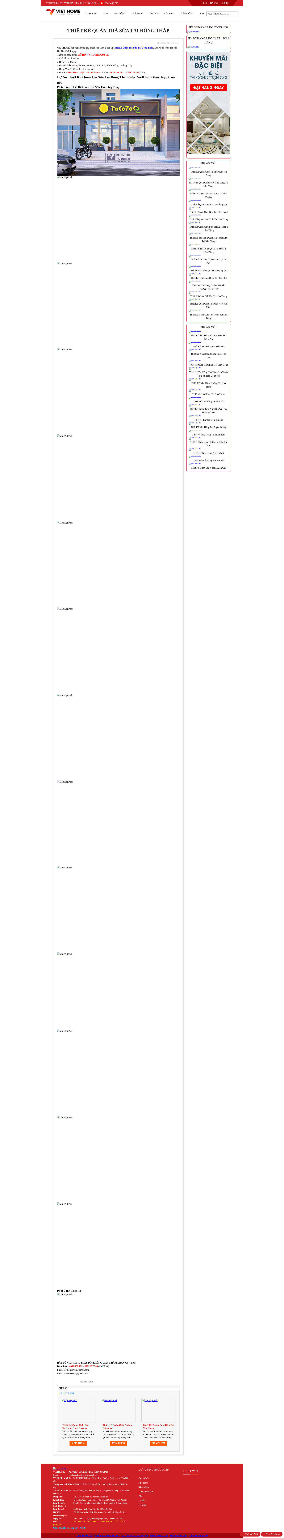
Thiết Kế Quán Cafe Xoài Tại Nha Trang (158, 1426)
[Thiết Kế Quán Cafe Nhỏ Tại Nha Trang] (118, 1410)
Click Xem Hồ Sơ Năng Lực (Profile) (69, 1528)
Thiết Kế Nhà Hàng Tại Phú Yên (208, 401)
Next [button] (176, 1420)
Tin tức (214, 3)
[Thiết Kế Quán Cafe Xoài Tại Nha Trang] (158, 1410)
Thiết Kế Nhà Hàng (178, 1535)
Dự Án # (154, 14)
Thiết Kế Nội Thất (84, 1535)
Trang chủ (91, 14)
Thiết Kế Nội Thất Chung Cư (134, 1535)
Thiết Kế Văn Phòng (198, 1535)
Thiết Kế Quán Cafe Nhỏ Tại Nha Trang (118, 1426)
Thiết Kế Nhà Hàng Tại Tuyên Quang (208, 427)
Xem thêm (78, 1443)
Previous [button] (61, 1420)
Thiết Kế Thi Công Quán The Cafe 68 (209, 278)
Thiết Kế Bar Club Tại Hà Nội (208, 420)
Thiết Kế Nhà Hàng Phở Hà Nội (208, 453)
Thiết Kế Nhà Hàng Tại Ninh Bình (208, 434)
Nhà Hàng (119, 14)
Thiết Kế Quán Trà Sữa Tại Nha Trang (208, 296)
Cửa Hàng (169, 14)
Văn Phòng (187, 14)
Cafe (105, 14)
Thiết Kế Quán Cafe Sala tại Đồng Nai (77, 1426)
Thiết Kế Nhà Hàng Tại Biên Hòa (209, 346)
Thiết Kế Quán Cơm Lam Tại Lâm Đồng (208, 365)
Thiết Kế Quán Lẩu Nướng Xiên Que (208, 468)
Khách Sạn (137, 14)
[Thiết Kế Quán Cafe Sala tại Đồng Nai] (78, 1410)
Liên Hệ (225, 3)
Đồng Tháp (147, 47)
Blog (205, 3)
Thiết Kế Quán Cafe (159, 1535)
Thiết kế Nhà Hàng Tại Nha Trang (208, 394)
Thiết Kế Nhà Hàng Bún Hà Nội (208, 460)
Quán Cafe (143, 1478)
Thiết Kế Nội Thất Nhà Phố (107, 1535)
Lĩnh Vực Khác (145, 1491)
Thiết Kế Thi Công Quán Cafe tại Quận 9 (208, 270)
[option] (78, 1423)
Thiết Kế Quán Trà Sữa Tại (127, 47)
